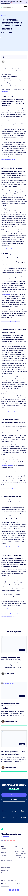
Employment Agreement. (13, 411)
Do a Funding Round (20, 857)
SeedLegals (4, 91)
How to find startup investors (8, 616)
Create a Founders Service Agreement (11, 248)
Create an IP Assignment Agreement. (10, 321)
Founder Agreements (6, 860)
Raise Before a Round (20, 849)
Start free (14, 795)
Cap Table (3, 855)
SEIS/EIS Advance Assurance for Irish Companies (6, 850)
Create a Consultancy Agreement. (10, 546)
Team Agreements (6, 857)
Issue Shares (4, 870)
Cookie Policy (19, 883)
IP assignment (6, 294)
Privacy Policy (4, 883)
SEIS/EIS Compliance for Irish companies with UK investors (20, 853)
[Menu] (25, 7)
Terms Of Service (5, 886)
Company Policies (5, 867)
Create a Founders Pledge (8, 159)
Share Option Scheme (6, 872)
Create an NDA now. (6, 609)
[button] (21, 7)
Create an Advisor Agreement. (9, 488)
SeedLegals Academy (14, 614)
